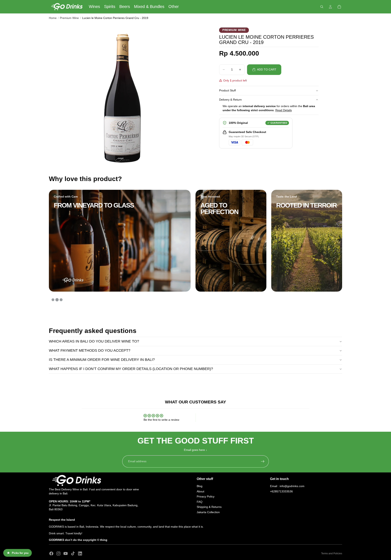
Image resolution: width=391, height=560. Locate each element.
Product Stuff (227, 90)
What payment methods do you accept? (89, 350)
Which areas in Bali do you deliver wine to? (94, 341)
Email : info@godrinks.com (287, 486)
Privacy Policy (205, 496)
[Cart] (339, 6)
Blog (199, 486)
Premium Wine (69, 18)
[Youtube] (65, 553)
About (200, 491)
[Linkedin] (80, 553)
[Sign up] (262, 461)
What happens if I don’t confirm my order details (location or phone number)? (131, 369)
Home (53, 18)
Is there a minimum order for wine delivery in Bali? (102, 360)
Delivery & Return (230, 99)
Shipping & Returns (209, 506)
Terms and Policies (331, 553)
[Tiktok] (72, 553)
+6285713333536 (281, 491)
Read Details (283, 110)
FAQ (199, 501)
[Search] (321, 6)
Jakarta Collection (208, 512)
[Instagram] (58, 553)
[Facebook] (51, 553)
